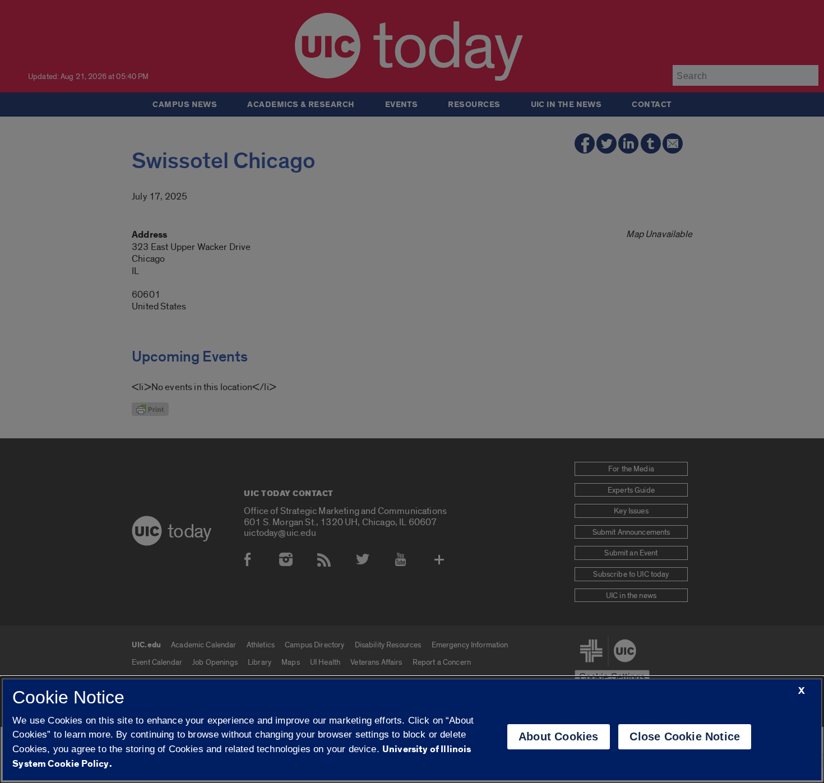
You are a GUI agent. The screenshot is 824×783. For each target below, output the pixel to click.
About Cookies (559, 736)
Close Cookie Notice (684, 736)
